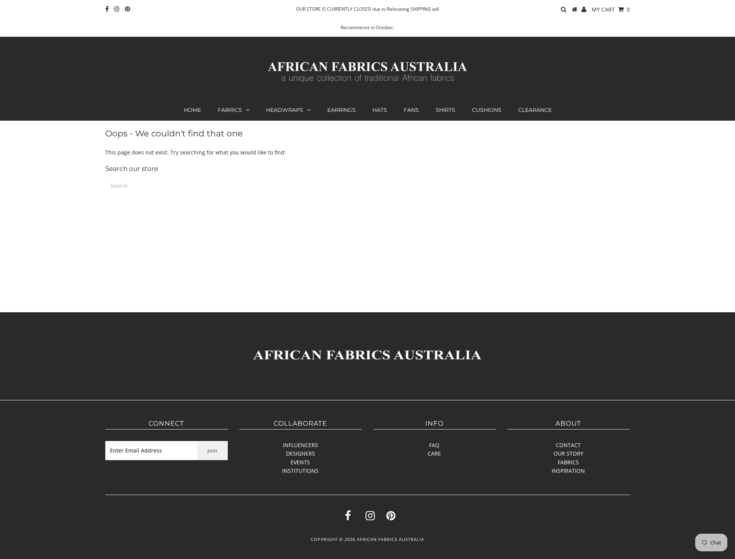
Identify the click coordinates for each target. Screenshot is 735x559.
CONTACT (568, 445)
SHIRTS (445, 110)
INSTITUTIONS (300, 470)
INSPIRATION (568, 470)
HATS (379, 110)
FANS (411, 110)
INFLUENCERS (300, 445)
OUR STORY (568, 453)
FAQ (434, 445)
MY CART (611, 9)
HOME (192, 110)
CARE (434, 453)
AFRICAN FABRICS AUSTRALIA (390, 539)
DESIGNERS (300, 453)
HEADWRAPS (284, 110)
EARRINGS (341, 110)
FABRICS (230, 110)
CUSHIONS (486, 110)
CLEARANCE (535, 110)
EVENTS (300, 462)
